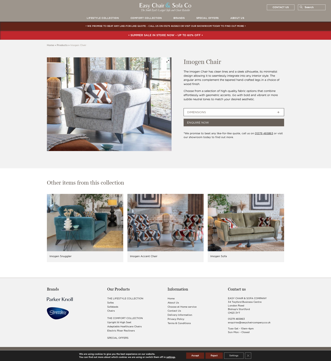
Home (50, 45)
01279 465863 (171, 26)
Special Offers (207, 18)
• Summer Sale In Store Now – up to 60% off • (165, 35)
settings (170, 357)
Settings (233, 355)
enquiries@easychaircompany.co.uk (249, 322)
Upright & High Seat (119, 322)
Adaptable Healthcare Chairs (124, 326)
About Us (237, 18)
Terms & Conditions (179, 323)
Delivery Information (180, 314)
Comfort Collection (146, 18)
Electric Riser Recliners (121, 330)
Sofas (110, 302)
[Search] (300, 7)
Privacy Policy (176, 319)
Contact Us (174, 310)
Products (62, 45)
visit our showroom (198, 26)
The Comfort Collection (125, 318)
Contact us (281, 7)
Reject (214, 355)
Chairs (111, 310)
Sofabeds (112, 306)
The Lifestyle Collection (125, 298)
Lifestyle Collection (103, 18)
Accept (195, 355)
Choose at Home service (182, 306)
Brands (179, 18)
